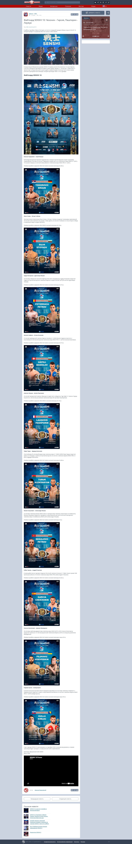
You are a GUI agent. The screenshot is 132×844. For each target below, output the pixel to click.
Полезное (68, 6)
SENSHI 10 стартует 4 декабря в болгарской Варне (38, 809)
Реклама (83, 841)
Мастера (81, 6)
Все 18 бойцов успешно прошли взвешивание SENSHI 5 (38, 827)
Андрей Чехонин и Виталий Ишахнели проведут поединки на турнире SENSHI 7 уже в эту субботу (39, 822)
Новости (28, 6)
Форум (93, 6)
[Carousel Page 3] (95, 36)
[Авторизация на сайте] (108, 13)
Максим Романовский (40, 790)
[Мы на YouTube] (100, 2)
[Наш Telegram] (98, 2)
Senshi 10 (34, 27)
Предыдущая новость (37, 799)
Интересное (53, 6)
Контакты (76, 841)
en (106, 6)
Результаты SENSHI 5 (35, 832)
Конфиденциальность (50, 841)
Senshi (30, 27)
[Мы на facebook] (106, 2)
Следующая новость (65, 799)
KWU (27, 27)
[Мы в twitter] (108, 2)
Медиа (41, 6)
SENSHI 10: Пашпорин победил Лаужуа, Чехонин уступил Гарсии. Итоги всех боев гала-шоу (39, 816)
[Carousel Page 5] (97, 36)
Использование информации (65, 841)
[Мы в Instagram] (103, 2)
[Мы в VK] (95, 2)
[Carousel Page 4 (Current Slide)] (96, 36)
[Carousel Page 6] (98, 36)
